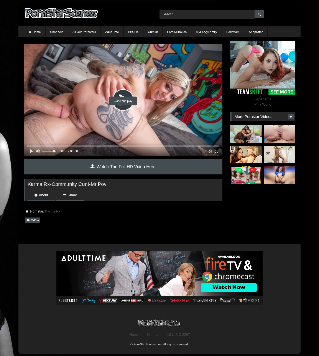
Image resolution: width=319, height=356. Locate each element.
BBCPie (133, 32)
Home (37, 32)
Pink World (262, 104)
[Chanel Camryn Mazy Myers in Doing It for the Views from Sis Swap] (246, 175)
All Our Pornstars (84, 32)
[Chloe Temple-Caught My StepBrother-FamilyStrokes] (279, 154)
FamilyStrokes (177, 32)
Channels (56, 32)
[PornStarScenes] (62, 14)
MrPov (35, 220)
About (43, 195)
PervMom (233, 32)
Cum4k (153, 32)
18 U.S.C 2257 (178, 335)
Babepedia (262, 99)
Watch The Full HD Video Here (125, 166)
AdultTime (112, 32)
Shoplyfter (256, 32)
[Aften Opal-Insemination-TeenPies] (279, 134)
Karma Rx (52, 211)
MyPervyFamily (206, 32)
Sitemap (152, 335)
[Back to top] (305, 343)
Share (72, 195)
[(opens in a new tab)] (246, 134)
